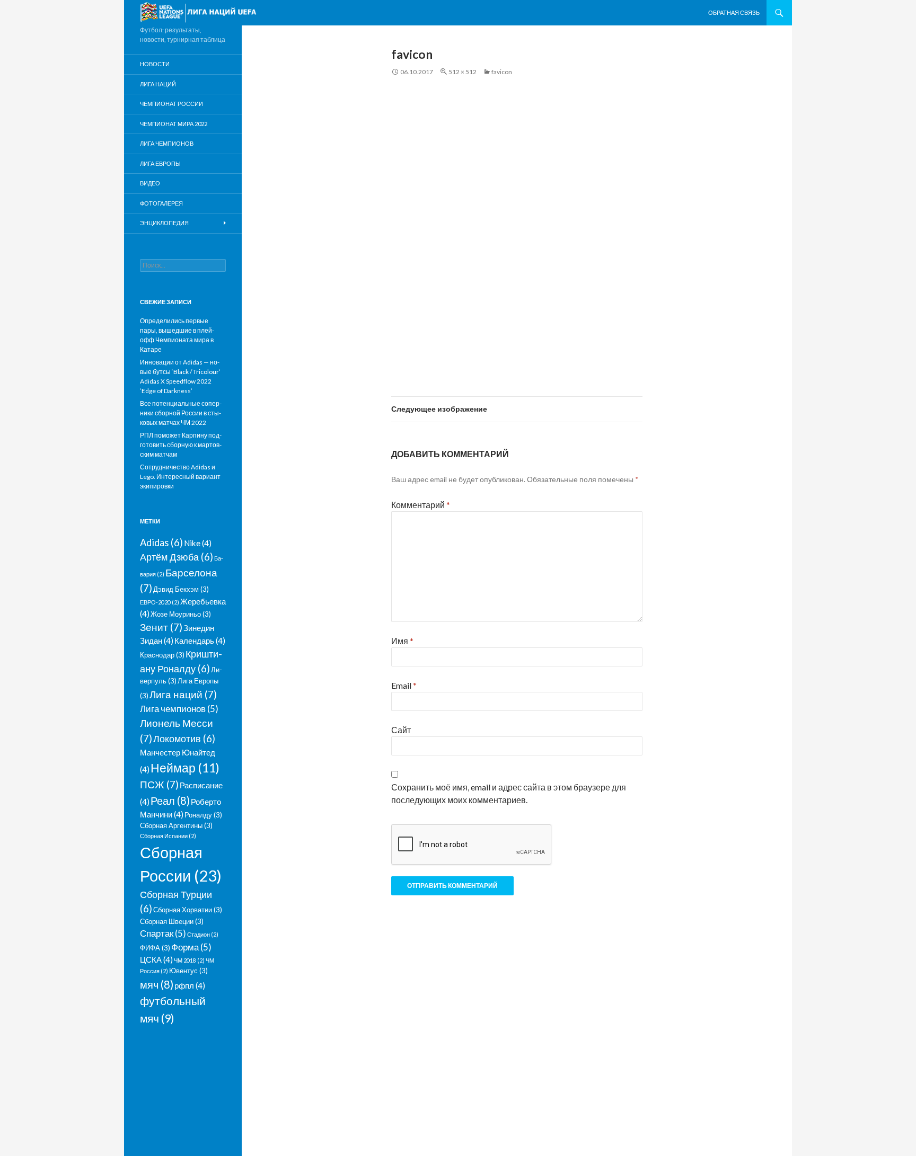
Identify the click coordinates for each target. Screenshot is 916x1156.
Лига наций (158, 84)
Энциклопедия (164, 222)
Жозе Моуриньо (181, 614)
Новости (155, 63)
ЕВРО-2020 (159, 602)
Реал (170, 800)
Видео (150, 183)
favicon (501, 72)
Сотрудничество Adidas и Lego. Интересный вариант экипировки (180, 476)
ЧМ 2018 (189, 960)
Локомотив (184, 738)
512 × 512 (462, 72)
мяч (156, 984)
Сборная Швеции (172, 921)
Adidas (161, 542)
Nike (198, 543)
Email (404, 685)
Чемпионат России (171, 103)
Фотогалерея (161, 203)
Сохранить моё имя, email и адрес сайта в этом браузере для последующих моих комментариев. (508, 793)
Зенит (161, 627)
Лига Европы (160, 163)
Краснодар (162, 655)
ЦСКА (156, 959)
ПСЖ (159, 784)
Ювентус (188, 970)
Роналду (203, 815)
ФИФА (155, 948)
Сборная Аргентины (176, 825)
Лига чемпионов (166, 143)
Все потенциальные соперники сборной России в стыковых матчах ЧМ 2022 (181, 412)
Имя (402, 641)
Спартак (163, 933)
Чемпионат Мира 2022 (173, 123)
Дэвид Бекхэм (181, 589)
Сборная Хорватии (187, 909)
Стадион (202, 934)
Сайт (401, 730)
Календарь (199, 640)
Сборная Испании (168, 835)
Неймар (185, 767)
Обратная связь (734, 12)
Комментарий (420, 505)
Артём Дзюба (176, 557)
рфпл (189, 985)
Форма (191, 947)
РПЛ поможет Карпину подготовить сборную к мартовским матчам (181, 444)
